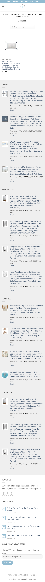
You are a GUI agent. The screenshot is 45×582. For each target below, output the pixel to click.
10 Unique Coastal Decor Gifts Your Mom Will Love (24, 527)
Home (5, 14)
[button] (3, 7)
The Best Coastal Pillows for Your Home (23, 535)
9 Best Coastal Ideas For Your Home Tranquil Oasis (22, 518)
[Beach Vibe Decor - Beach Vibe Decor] (22, 7)
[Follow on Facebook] (3, 494)
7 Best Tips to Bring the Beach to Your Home (22, 509)
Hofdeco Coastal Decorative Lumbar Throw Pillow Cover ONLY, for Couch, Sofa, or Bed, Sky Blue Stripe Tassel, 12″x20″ (11, 65)
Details (12, 110)
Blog (20, 574)
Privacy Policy (14, 576)
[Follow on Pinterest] (11, 494)
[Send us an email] (7, 494)
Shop (15, 574)
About (26, 574)
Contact (33, 574)
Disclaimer (25, 576)
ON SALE (34, 576)
